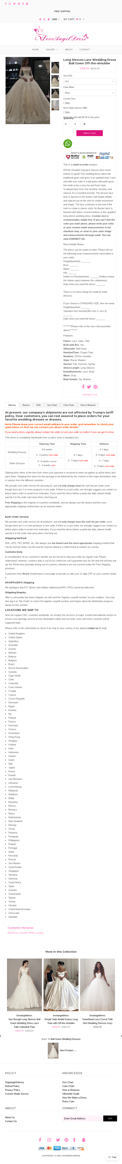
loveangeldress (71, 1156)
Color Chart (69, 405)
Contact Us (11, 1121)
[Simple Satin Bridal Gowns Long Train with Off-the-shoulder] (61, 1010)
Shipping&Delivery (14, 1082)
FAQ (38, 405)
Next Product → (68, 1050)
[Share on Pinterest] (95, 387)
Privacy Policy (12, 1090)
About (69, 49)
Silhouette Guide (70, 1093)
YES (67, 103)
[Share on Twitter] (89, 387)
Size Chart (52, 405)
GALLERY (50, 49)
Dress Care (68, 1101)
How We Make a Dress (74, 1097)
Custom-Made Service (17, 1093)
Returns (26, 405)
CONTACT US (77, 239)
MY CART (72, 19)
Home (35, 49)
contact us (92, 628)
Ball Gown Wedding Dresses (66, 1039)
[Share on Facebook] (83, 387)
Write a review (36, 932)
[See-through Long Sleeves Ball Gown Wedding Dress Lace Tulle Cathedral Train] (24, 1010)
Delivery (12, 405)
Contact (85, 49)
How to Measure (88, 405)
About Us (10, 1117)
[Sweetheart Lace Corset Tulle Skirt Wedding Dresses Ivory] (97, 1010)
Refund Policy (12, 1086)
